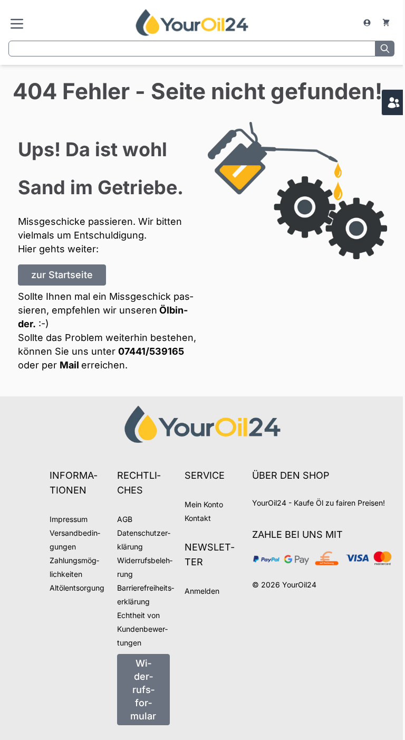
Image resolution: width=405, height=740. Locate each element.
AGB (124, 519)
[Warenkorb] (386, 22)
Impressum (69, 519)
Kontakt (198, 518)
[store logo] (191, 22)
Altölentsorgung (77, 587)
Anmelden (202, 590)
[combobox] (191, 48)
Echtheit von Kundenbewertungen (142, 629)
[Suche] (384, 48)
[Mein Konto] (368, 22)
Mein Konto (204, 504)
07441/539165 (151, 351)
